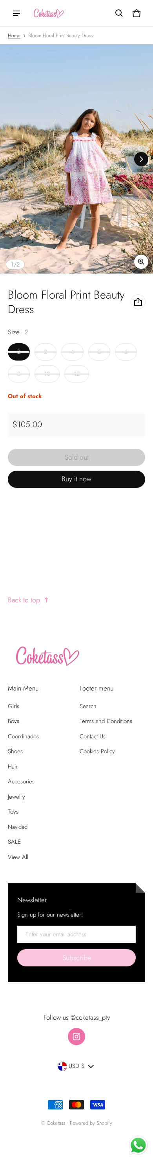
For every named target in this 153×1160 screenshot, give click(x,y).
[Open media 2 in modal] (76, 159)
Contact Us (93, 736)
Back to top (24, 600)
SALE (14, 841)
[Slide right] (141, 159)
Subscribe (76, 958)
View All (18, 857)
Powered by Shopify (91, 1123)
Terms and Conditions (106, 721)
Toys (13, 811)
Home (14, 35)
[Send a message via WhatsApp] (138, 1145)
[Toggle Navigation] (16, 13)
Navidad (17, 827)
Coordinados (23, 736)
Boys (13, 721)
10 (47, 374)
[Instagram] (76, 1036)
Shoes (15, 751)
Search (88, 706)
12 (77, 374)
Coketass (56, 1123)
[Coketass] (47, 13)
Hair (13, 766)
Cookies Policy (97, 751)
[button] (119, 13)
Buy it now (76, 479)
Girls (13, 706)
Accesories (21, 781)
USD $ (77, 1066)
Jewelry (16, 796)
